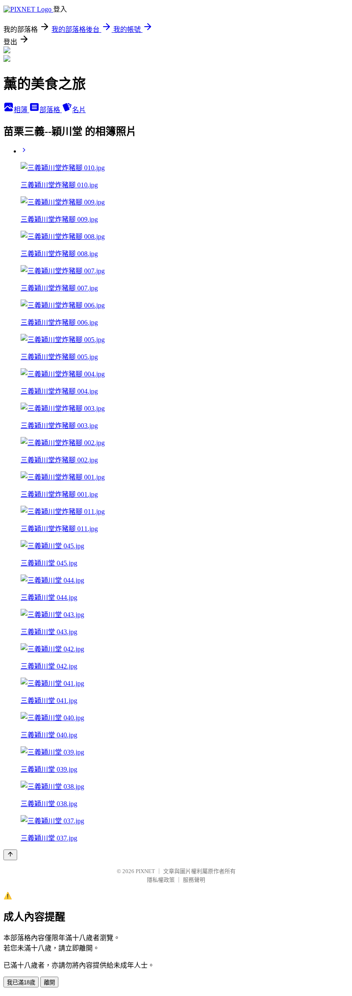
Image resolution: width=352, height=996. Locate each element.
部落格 (50, 109)
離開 (49, 982)
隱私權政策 (161, 880)
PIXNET (145, 871)
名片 (79, 109)
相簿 (21, 109)
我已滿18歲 (21, 982)
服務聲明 (194, 880)
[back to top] (10, 854)
